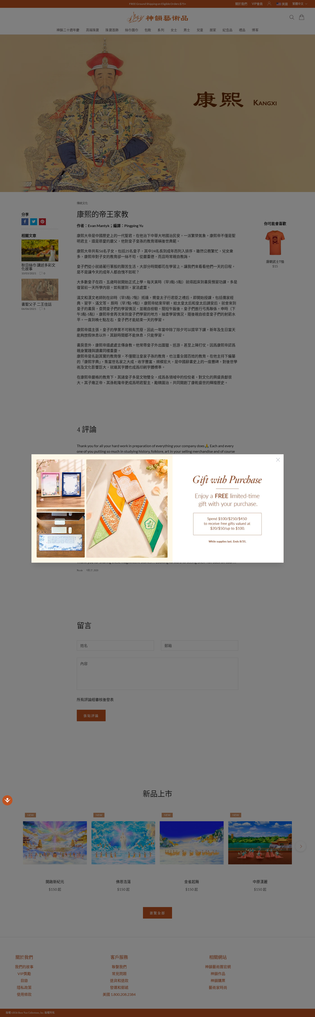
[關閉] (278, 460)
